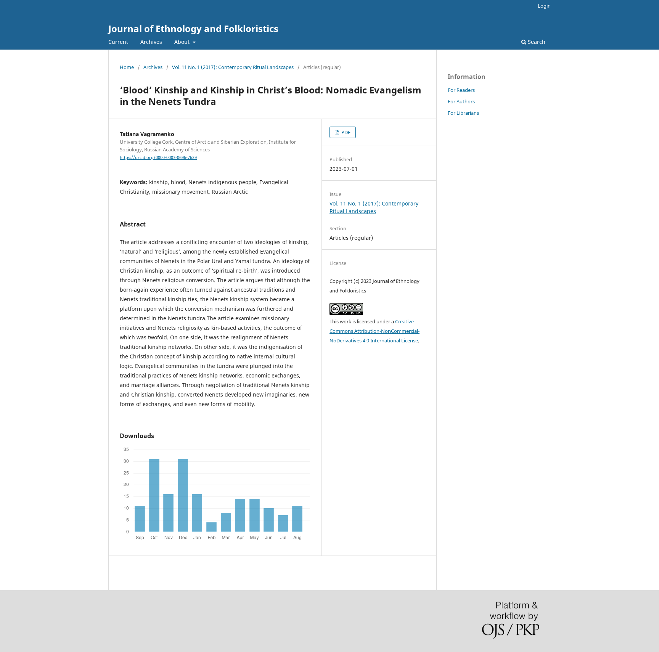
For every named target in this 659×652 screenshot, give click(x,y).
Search (535, 41)
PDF (345, 132)
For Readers (461, 90)
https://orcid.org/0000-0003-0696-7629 (158, 157)
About (182, 41)
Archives (151, 41)
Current (118, 41)
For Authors (461, 101)
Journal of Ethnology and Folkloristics (193, 28)
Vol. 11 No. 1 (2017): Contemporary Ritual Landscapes (233, 67)
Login (544, 5)
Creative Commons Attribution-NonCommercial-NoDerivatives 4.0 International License (375, 331)
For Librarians (463, 112)
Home (127, 67)
